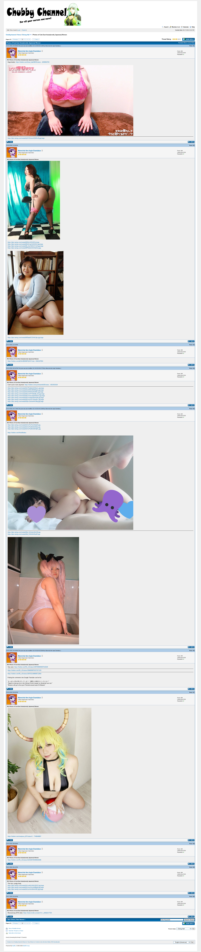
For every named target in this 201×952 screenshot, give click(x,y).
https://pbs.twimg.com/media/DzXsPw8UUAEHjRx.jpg (24, 429)
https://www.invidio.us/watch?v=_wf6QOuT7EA (37, 913)
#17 (194, 692)
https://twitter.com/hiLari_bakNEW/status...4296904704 (32, 62)
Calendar (186, 27)
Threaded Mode (182, 42)
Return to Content (34, 942)
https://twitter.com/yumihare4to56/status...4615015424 (41, 384)
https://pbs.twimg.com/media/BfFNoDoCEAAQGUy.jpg (24, 248)
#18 (194, 843)
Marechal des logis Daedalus (52, 45)
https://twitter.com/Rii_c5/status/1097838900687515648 (31, 667)
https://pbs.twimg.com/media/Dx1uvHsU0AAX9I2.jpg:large (25, 889)
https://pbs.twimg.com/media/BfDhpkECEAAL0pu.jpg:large (25, 337)
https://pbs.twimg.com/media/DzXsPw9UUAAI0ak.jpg (24, 427)
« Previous (15, 39)
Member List (176, 27)
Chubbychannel (11, 35)
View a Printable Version (15, 928)
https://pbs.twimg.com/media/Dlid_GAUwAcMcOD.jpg (24, 532)
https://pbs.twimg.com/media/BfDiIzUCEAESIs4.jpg (23, 242)
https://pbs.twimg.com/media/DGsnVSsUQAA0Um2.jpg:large (26, 396)
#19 (194, 867)
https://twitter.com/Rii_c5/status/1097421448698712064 (24, 673)
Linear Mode (191, 42)
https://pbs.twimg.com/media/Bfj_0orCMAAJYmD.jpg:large (25, 246)
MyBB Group (26, 945)
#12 (194, 145)
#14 (194, 368)
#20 (194, 896)
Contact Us (10, 942)
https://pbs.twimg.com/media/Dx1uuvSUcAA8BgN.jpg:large (26, 887)
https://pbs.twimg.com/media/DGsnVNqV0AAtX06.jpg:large (26, 397)
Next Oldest (11, 919)
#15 (194, 408)
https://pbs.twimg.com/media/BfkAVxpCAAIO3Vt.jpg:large (25, 244)
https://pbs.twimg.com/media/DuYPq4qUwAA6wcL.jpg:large (26, 388)
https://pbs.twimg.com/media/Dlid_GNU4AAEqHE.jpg (24, 534)
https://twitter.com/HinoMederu (17, 432)
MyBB (13, 945)
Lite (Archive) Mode (45, 942)
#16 (194, 650)
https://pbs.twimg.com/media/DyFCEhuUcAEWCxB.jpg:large (26, 138)
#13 (194, 344)
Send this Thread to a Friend (16, 930)
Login (18, 30)
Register (24, 30)
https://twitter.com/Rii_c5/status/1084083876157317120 (24, 670)
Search (166, 27)
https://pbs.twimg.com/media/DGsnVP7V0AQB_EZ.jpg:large (26, 394)
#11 (194, 45)
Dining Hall (26, 35)
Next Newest (20, 919)
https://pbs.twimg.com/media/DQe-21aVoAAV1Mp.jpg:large (25, 401)
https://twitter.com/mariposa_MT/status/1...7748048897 (24, 836)
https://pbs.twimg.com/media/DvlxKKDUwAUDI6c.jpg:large (25, 392)
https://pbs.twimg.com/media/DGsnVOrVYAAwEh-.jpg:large (26, 399)
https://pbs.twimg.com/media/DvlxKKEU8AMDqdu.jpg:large (26, 390)
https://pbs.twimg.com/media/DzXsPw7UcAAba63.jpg (24, 425)
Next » (37, 39)
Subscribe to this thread (15, 933)
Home (19, 35)
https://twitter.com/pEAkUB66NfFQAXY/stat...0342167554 (25, 361)
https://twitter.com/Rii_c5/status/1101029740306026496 (24, 860)
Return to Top (26, 942)
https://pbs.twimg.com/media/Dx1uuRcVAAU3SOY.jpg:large (26, 885)
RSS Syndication (55, 942)
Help (193, 27)
